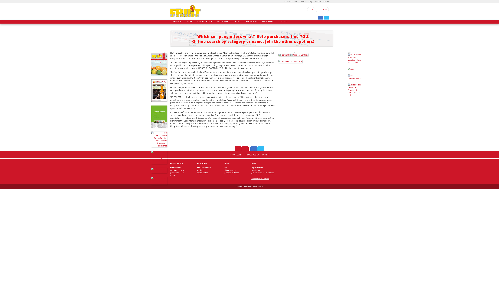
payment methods (231, 173)
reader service (204, 21)
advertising (223, 21)
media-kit (201, 170)
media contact (202, 173)
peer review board (177, 173)
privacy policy (252, 155)
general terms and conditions (262, 173)
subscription (250, 21)
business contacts (204, 168)
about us (177, 21)
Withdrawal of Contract (260, 179)
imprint (265, 155)
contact (282, 21)
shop (236, 21)
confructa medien (322, 2)
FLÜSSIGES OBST (290, 2)
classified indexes (177, 170)
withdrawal (255, 170)
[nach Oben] (238, 148)
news (189, 21)
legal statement (257, 168)
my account (236, 155)
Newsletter (267, 21)
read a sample (175, 168)
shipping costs (229, 170)
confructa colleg (306, 2)
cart (225, 168)
